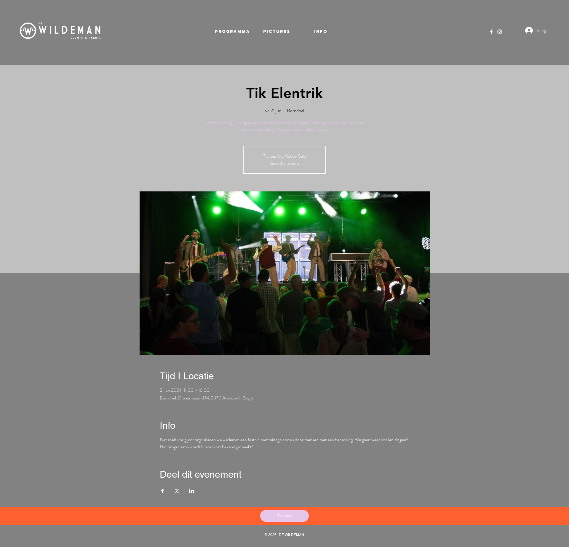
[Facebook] (491, 32)
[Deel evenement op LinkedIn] (191, 491)
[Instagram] (500, 32)
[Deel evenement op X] (177, 491)
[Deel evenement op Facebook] (162, 491)
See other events (284, 163)
